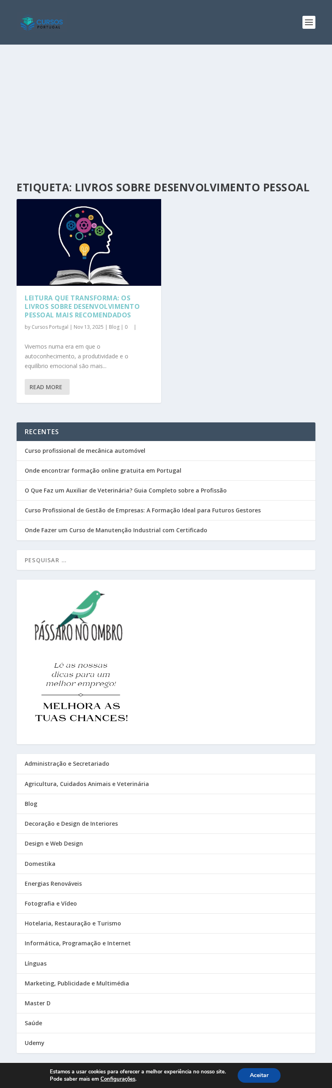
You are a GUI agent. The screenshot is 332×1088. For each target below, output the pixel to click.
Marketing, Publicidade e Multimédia (77, 983)
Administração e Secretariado (67, 763)
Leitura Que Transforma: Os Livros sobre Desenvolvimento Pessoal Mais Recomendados (82, 306)
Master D (38, 1003)
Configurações (117, 1079)
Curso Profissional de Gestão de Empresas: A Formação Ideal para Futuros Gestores (143, 510)
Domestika (40, 863)
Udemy (35, 1043)
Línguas (36, 963)
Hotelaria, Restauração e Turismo (73, 923)
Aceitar (259, 1075)
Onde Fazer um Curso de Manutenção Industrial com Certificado (116, 530)
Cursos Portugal (50, 326)
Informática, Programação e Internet (78, 943)
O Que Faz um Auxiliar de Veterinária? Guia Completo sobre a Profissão (126, 490)
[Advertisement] (166, 105)
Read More (46, 387)
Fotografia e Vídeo (51, 903)
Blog (114, 326)
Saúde (33, 1023)
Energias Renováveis (53, 883)
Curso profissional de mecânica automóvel (85, 450)
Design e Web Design (54, 843)
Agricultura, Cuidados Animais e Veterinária (87, 784)
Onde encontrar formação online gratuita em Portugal (103, 470)
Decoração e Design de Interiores (71, 823)
